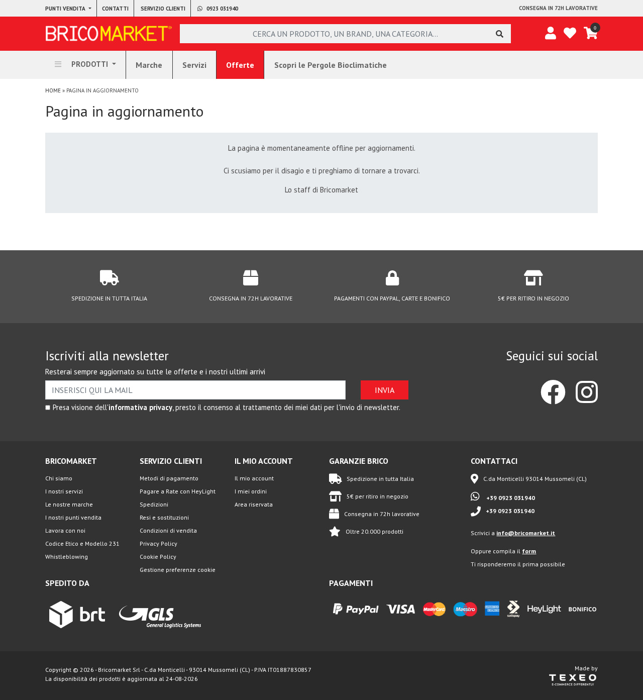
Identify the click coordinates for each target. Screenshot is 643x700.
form (529, 551)
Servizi (194, 65)
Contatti (115, 8)
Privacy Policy (158, 543)
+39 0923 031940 (510, 498)
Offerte (240, 65)
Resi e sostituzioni (164, 517)
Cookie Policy (158, 556)
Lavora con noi (65, 530)
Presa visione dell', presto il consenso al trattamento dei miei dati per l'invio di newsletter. (226, 407)
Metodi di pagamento (169, 478)
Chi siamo (58, 478)
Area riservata (254, 504)
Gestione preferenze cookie (178, 569)
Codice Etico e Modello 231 (82, 543)
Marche (149, 65)
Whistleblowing (66, 556)
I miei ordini (251, 491)
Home (53, 90)
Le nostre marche (69, 504)
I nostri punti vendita (73, 517)
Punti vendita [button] (66, 8)
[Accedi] (550, 33)
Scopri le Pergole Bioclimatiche (330, 65)
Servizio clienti (163, 8)
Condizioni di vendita (168, 530)
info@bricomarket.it (525, 533)
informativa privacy (140, 407)
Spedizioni (154, 504)
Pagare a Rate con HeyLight (178, 491)
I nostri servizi (64, 491)
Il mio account (254, 478)
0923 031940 (221, 8)
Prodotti (89, 64)
